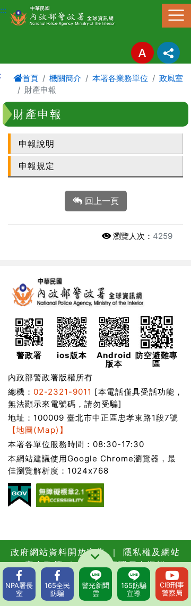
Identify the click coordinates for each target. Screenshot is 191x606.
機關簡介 (65, 78)
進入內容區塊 (25, 6)
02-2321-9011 (62, 392)
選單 (176, 16)
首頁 (30, 78)
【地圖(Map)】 (38, 430)
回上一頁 (100, 200)
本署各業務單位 (120, 78)
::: (3, 10)
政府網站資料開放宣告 (58, 552)
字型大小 (142, 53)
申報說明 (37, 143)
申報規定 (37, 166)
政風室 (171, 78)
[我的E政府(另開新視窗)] (19, 495)
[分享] (168, 53)
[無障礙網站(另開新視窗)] (70, 495)
